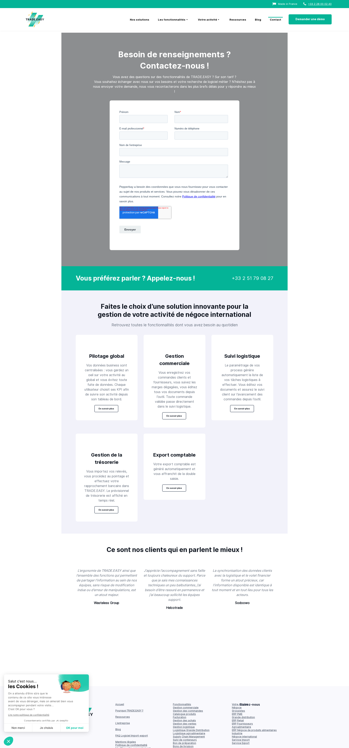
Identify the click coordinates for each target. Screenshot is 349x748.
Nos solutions (139, 19)
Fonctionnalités (182, 704)
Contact (275, 19)
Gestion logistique (184, 726)
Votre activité (207, 19)
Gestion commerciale (186, 707)
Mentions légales (125, 741)
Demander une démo (310, 19)
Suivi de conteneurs (185, 739)
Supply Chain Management (189, 736)
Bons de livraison (183, 746)
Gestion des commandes (188, 710)
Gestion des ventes (184, 723)
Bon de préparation (184, 743)
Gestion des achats (184, 720)
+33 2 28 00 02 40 (320, 3)
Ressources (237, 19)
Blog (258, 19)
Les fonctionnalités (171, 19)
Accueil (119, 704)
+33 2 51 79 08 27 (252, 278)
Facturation (179, 717)
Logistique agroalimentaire (189, 733)
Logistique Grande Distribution (191, 730)
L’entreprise (122, 723)
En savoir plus (106, 408)
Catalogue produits (184, 714)
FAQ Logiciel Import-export (131, 735)
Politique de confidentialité (131, 745)
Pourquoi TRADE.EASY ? (129, 710)
